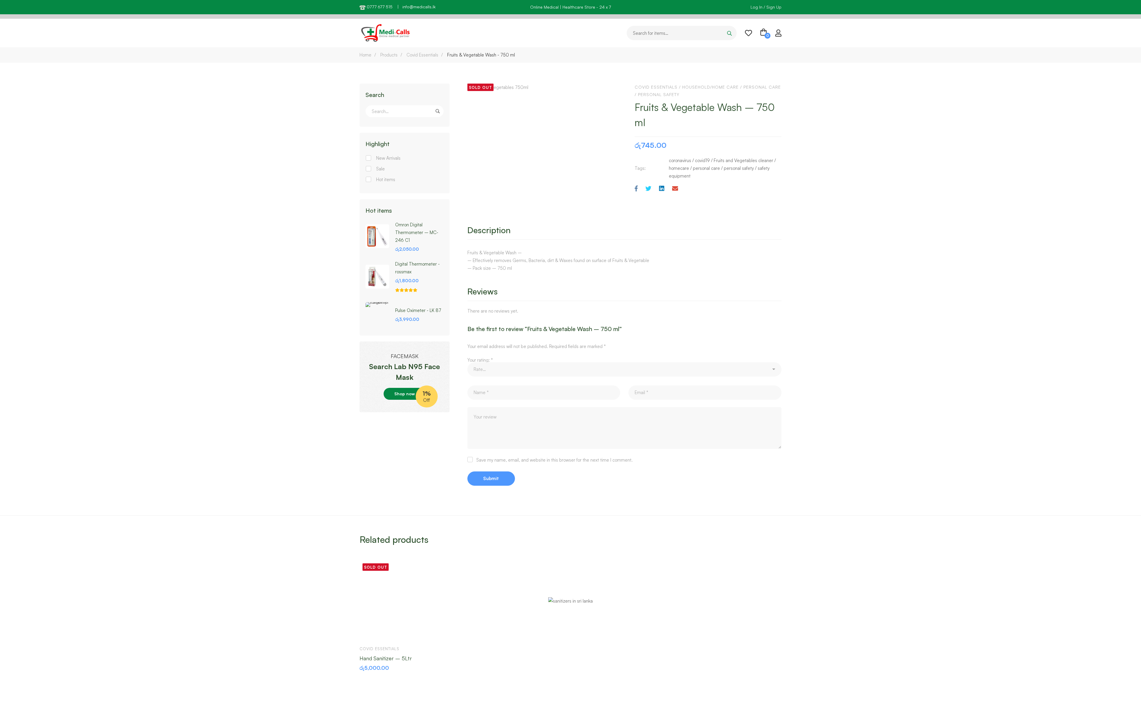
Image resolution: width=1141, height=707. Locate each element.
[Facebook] (636, 189)
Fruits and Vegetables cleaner (743, 160)
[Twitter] (648, 189)
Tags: (640, 168)
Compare (404, 632)
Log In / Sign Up (766, 7)
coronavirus (680, 160)
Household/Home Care (710, 87)
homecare (679, 168)
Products (389, 55)
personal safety (739, 168)
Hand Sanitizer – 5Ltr (386, 658)
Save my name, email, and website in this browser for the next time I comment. (554, 460)
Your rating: (480, 360)
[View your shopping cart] (763, 33)
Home (365, 55)
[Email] (675, 189)
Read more (370, 632)
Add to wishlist (387, 632)
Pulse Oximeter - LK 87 (418, 310)
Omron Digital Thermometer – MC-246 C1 (416, 232)
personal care (706, 168)
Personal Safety (659, 94)
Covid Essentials (422, 55)
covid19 (702, 160)
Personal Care (762, 87)
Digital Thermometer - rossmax (417, 268)
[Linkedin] (662, 189)
